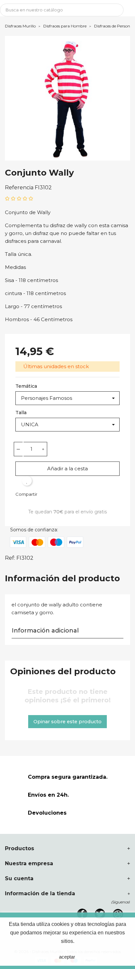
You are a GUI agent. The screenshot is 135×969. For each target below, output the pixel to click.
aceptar (67, 957)
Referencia (19, 187)
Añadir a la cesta (67, 468)
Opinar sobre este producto (67, 722)
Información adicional (45, 630)
